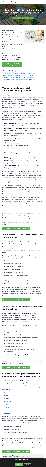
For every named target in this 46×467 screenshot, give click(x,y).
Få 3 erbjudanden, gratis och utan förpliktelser (23, 18)
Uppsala (6, 410)
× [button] (44, 458)
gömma (18, 71)
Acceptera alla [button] (19, 464)
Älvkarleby (7, 407)
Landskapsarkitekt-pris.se (11, 2)
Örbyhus (6, 395)
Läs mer (34, 462)
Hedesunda (7, 401)
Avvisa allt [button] (27, 464)
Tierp (5, 393)
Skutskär (6, 404)
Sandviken (7, 413)
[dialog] (23, 462)
